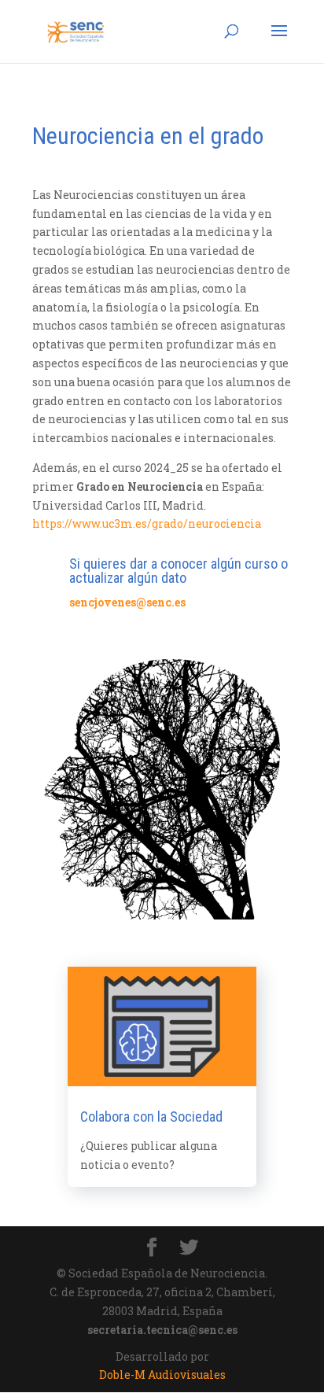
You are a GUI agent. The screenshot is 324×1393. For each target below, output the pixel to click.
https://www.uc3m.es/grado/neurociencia (146, 523)
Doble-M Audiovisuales (162, 1374)
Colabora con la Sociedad (151, 1116)
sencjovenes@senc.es (127, 602)
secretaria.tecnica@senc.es (162, 1329)
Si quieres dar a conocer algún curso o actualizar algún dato (178, 570)
